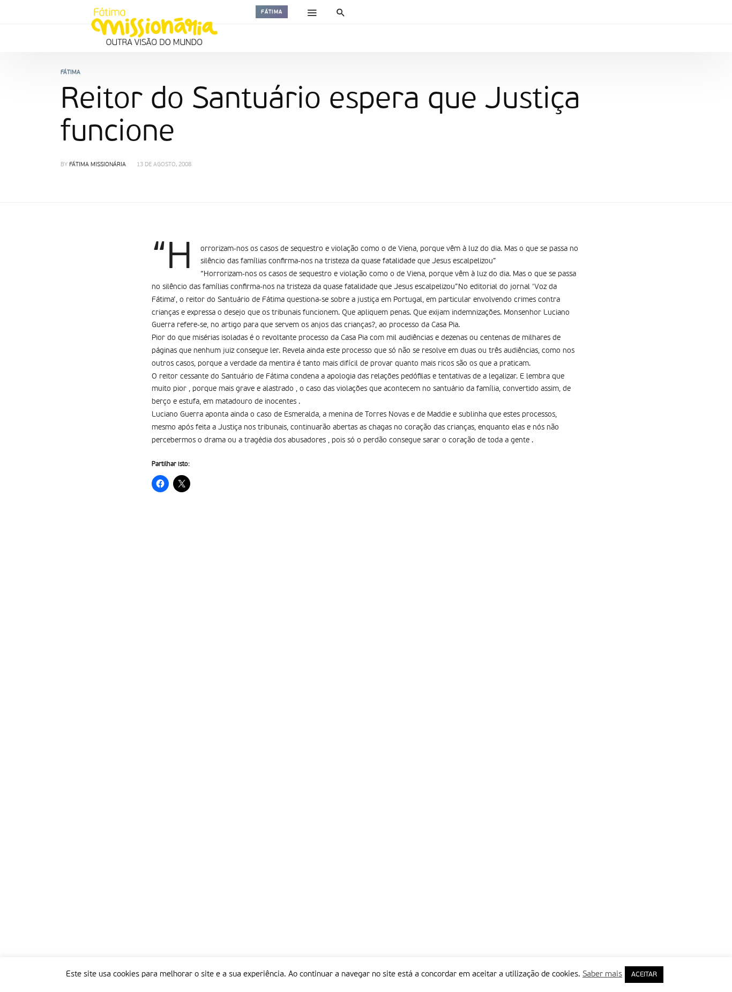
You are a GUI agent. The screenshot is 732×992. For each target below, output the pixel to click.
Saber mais (602, 974)
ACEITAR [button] (644, 974)
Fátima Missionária (97, 165)
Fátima (271, 11)
